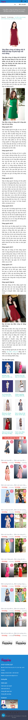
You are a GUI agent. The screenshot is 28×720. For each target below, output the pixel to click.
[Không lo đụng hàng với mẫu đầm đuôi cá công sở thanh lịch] (7, 405)
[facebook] (10, 712)
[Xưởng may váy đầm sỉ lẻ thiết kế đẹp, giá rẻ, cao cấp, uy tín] (20, 367)
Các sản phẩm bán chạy (11, 438)
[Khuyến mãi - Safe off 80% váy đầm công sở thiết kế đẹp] (7, 367)
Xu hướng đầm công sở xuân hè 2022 (7, 396)
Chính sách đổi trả (5, 688)
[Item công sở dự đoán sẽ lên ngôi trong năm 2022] (20, 405)
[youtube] (12, 712)
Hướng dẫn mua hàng (6, 694)
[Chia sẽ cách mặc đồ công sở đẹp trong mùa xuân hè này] (7, 424)
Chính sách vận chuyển (6, 686)
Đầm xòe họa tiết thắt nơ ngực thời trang (13, 608)
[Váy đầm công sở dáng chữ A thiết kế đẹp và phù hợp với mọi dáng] (14, 33)
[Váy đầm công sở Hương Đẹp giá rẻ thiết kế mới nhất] (3, 1)
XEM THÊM (7, 447)
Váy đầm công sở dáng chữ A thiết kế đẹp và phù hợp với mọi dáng (13, 51)
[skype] (17, 712)
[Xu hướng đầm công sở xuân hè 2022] (7, 386)
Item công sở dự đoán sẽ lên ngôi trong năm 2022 (20, 414)
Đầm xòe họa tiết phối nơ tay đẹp (11, 534)
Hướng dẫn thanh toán (6, 691)
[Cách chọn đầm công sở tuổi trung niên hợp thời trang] (20, 424)
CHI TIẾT (7, 451)
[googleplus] (15, 712)
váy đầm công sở (12, 352)
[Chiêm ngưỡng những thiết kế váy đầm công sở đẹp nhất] (20, 386)
